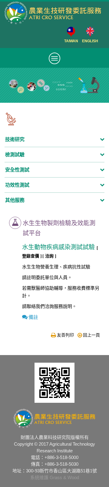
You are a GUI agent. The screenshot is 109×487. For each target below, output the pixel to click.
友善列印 (65, 335)
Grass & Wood (64, 477)
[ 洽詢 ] (49, 256)
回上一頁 (91, 335)
